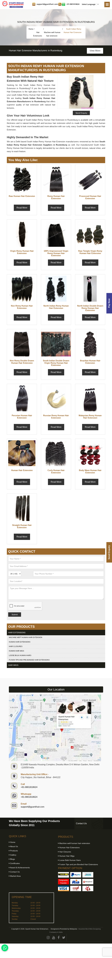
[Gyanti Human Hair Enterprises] (55, 728)
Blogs (12, 859)
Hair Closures (15, 646)
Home (31, 29)
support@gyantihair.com (47, 4)
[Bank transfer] (87, 875)
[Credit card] (63, 888)
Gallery (13, 855)
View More (44, 50)
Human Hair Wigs (16, 651)
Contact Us (81, 823)
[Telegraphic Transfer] (63, 881)
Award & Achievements (20, 867)
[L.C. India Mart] (87, 888)
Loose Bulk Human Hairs (20, 655)
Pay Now (109, 303)
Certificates (15, 863)
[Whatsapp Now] (4, 947)
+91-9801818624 (72, 4)
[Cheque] (75, 888)
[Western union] (63, 875)
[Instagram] (48, 937)
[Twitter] (64, 937)
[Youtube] (53, 937)
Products (14, 851)
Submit (15, 614)
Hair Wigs (13, 665)
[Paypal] (75, 875)
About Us (14, 846)
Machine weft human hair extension (52, 34)
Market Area (15, 876)
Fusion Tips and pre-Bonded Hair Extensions (29, 660)
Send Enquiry (109, 552)
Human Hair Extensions (19, 642)
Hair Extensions (38, 34)
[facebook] (58, 937)
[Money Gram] (87, 881)
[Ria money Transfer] (75, 881)
